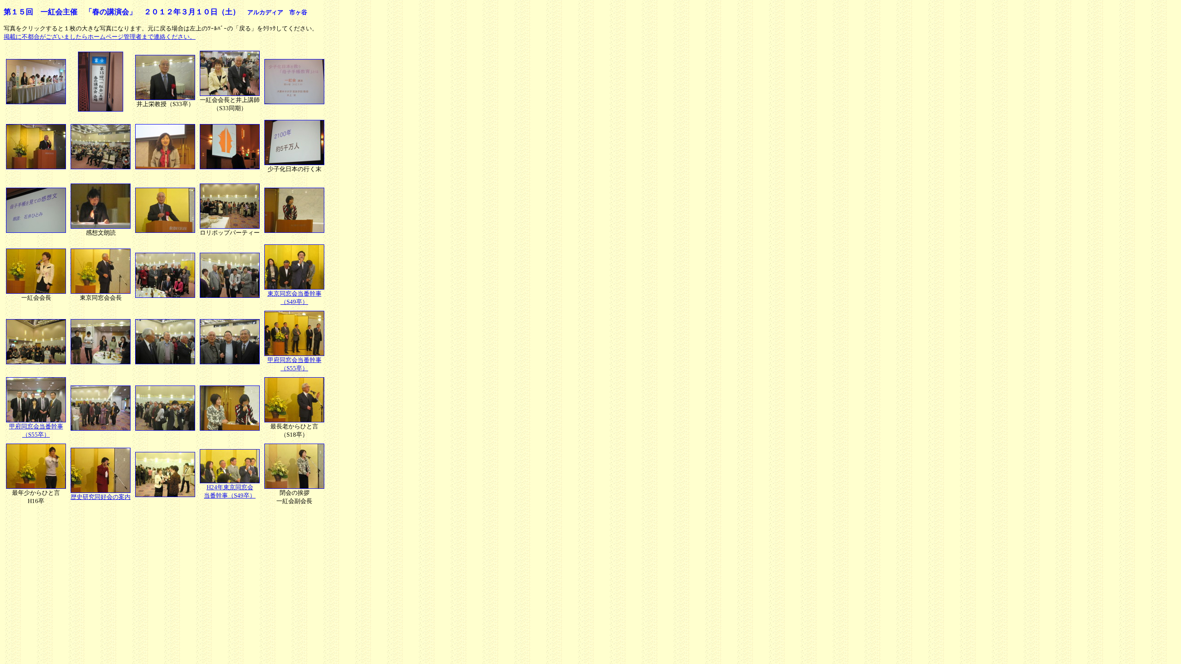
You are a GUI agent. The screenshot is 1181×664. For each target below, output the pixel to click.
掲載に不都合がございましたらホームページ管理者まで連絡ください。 (100, 36)
